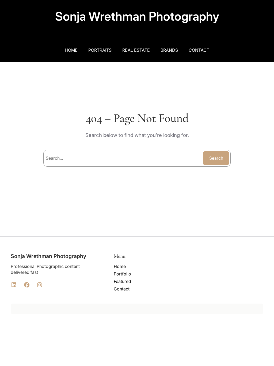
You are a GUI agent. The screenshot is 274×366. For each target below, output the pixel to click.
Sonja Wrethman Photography (137, 16)
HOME (71, 50)
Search (216, 158)
